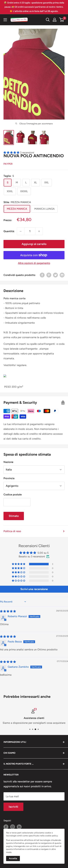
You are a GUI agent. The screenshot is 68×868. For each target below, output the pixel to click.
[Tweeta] (55, 274)
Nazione (8, 462)
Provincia (8, 478)
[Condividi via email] (62, 274)
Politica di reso (12, 531)
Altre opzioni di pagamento (34, 263)
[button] (19, 564)
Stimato (14, 516)
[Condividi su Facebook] (42, 274)
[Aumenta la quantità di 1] (39, 231)
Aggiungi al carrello (34, 244)
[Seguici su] (5, 826)
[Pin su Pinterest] (48, 274)
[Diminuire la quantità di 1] (20, 231)
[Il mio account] (54, 20)
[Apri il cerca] (48, 20)
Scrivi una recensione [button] (34, 589)
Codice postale (12, 494)
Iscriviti (13, 806)
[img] (8, 611)
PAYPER (8, 163)
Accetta (13, 858)
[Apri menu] (5, 19)
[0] (61, 20)
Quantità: (9, 231)
